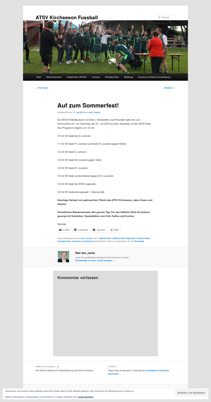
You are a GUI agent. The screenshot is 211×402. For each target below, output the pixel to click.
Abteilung (128, 77)
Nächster (169, 87)
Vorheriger (42, 87)
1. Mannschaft (104, 238)
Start (38, 77)
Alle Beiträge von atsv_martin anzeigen (95, 260)
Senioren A (77, 241)
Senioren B (89, 241)
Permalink (139, 241)
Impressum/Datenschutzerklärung (154, 77)
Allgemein (130, 238)
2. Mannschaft (118, 238)
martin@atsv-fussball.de (157, 370)
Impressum (113, 373)
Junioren (96, 77)
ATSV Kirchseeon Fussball (67, 17)
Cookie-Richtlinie (85, 396)
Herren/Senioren (54, 77)
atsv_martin (94, 112)
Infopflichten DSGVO (77, 77)
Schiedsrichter (112, 77)
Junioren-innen (143, 238)
